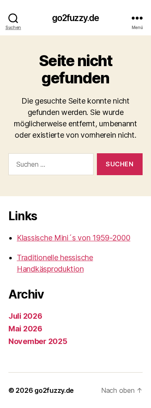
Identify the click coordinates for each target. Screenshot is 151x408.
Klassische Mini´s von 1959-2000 (73, 237)
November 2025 (38, 341)
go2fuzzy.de (75, 17)
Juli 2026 (25, 316)
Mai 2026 (25, 328)
